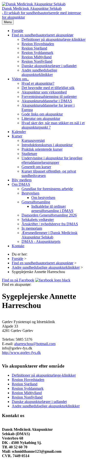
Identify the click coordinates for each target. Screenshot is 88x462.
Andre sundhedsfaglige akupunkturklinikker (39, 72)
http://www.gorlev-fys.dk (21, 352)
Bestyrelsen (30, 193)
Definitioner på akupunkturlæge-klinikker (54, 39)
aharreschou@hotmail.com (34, 344)
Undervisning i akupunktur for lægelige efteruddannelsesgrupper (52, 160)
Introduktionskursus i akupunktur (47, 145)
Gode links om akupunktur (42, 114)
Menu (8, 22)
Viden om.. (20, 79)
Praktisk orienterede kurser (42, 149)
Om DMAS (21, 184)
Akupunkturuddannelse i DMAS (47, 101)
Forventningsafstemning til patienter (49, 96)
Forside (17, 31)
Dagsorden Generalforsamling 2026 (49, 215)
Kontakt (18, 246)
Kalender (19, 132)
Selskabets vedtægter (38, 219)
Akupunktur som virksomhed (44, 92)
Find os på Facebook (18, 280)
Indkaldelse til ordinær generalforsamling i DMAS (52, 208)
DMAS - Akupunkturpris (41, 241)
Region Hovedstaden (38, 44)
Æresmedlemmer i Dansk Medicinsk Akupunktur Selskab (49, 235)
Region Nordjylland (37, 61)
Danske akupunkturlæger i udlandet (49, 66)
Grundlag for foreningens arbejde (47, 189)
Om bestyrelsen (43, 197)
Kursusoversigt (33, 140)
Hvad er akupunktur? (38, 83)
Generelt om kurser (36, 167)
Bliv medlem (22, 180)
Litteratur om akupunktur (41, 118)
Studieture (29, 154)
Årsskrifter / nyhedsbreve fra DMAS (50, 224)
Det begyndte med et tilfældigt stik (48, 88)
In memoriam (32, 228)
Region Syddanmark (37, 53)
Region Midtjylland (37, 57)
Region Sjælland (34, 48)
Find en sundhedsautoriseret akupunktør (42, 35)
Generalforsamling (36, 202)
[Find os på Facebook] (52, 280)
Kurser (17, 136)
